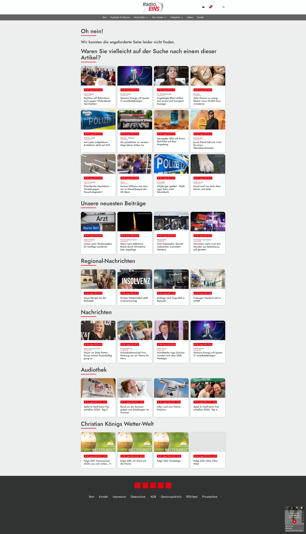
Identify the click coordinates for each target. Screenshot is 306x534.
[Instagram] (93, 7)
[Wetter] (216, 7)
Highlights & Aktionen (120, 17)
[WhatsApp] (83, 7)
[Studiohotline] (102, 7)
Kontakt (200, 17)
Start (104, 17)
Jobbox (190, 17)
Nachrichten (139, 17)
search (223, 7)
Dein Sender (157, 17)
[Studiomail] (97, 7)
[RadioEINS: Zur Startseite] (153, 7)
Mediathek (175, 17)
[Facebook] (88, 7)
